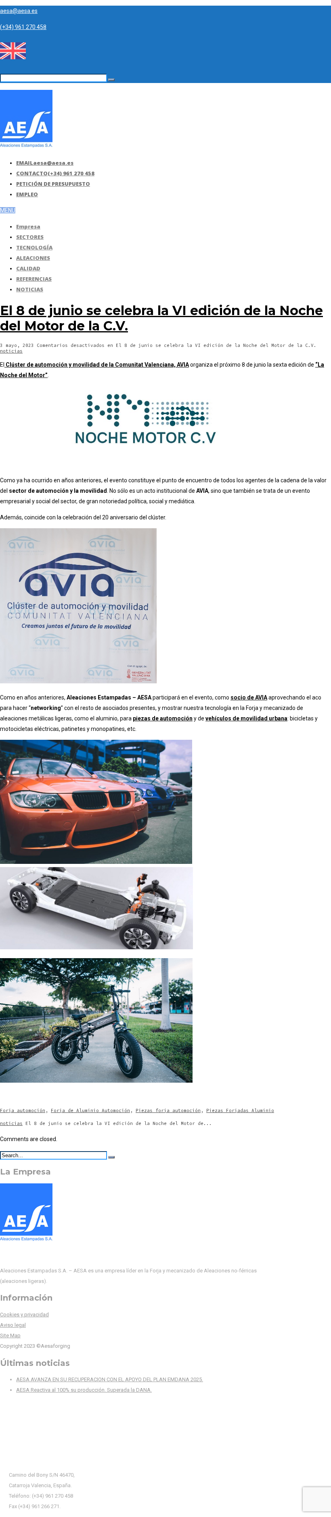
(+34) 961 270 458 (23, 27)
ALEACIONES (33, 257)
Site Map (10, 1335)
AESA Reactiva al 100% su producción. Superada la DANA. (84, 1390)
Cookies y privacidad (24, 1315)
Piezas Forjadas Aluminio (240, 1110)
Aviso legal (13, 1325)
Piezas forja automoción (168, 1110)
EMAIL (44, 162)
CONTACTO (55, 173)
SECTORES (30, 237)
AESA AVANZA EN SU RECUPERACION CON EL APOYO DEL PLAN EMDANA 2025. (109, 1379)
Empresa (28, 226)
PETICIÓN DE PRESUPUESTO (53, 183)
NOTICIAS (29, 289)
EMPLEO (27, 194)
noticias (11, 351)
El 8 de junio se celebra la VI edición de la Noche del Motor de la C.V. (161, 318)
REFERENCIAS (34, 278)
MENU (7, 210)
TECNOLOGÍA (34, 247)
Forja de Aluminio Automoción (90, 1110)
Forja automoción (22, 1110)
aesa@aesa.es (19, 11)
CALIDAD (28, 268)
